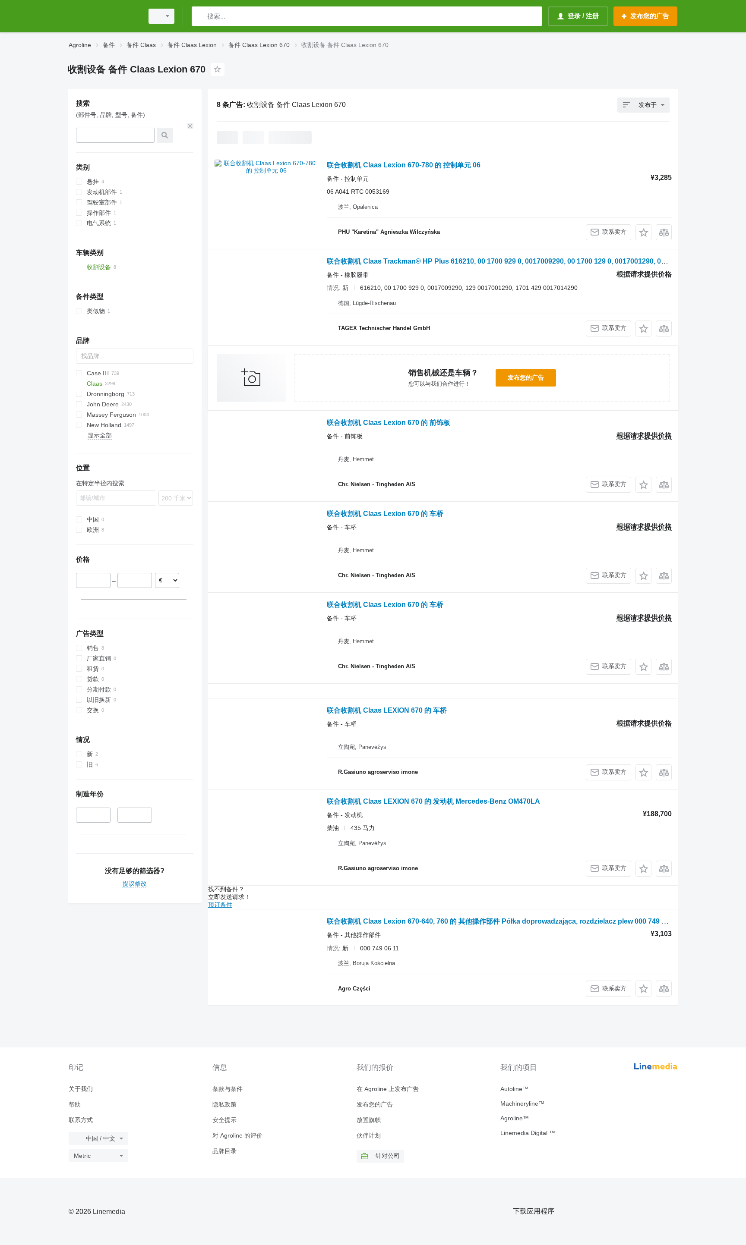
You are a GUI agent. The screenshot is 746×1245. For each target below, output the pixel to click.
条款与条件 (227, 1088)
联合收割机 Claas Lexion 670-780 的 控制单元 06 (403, 165)
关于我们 (81, 1088)
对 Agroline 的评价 (237, 1135)
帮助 (75, 1104)
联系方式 (81, 1119)
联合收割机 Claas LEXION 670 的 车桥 (387, 710)
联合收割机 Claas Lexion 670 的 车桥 (385, 513)
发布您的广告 (526, 377)
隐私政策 (224, 1104)
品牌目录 (224, 1151)
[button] (643, 232)
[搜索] (200, 16)
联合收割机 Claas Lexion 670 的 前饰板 (388, 422)
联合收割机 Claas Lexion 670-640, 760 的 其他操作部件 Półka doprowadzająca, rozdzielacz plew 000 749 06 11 (502, 921)
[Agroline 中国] (103, 16)
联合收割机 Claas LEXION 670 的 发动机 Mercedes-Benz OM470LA (433, 801)
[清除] (190, 126)
